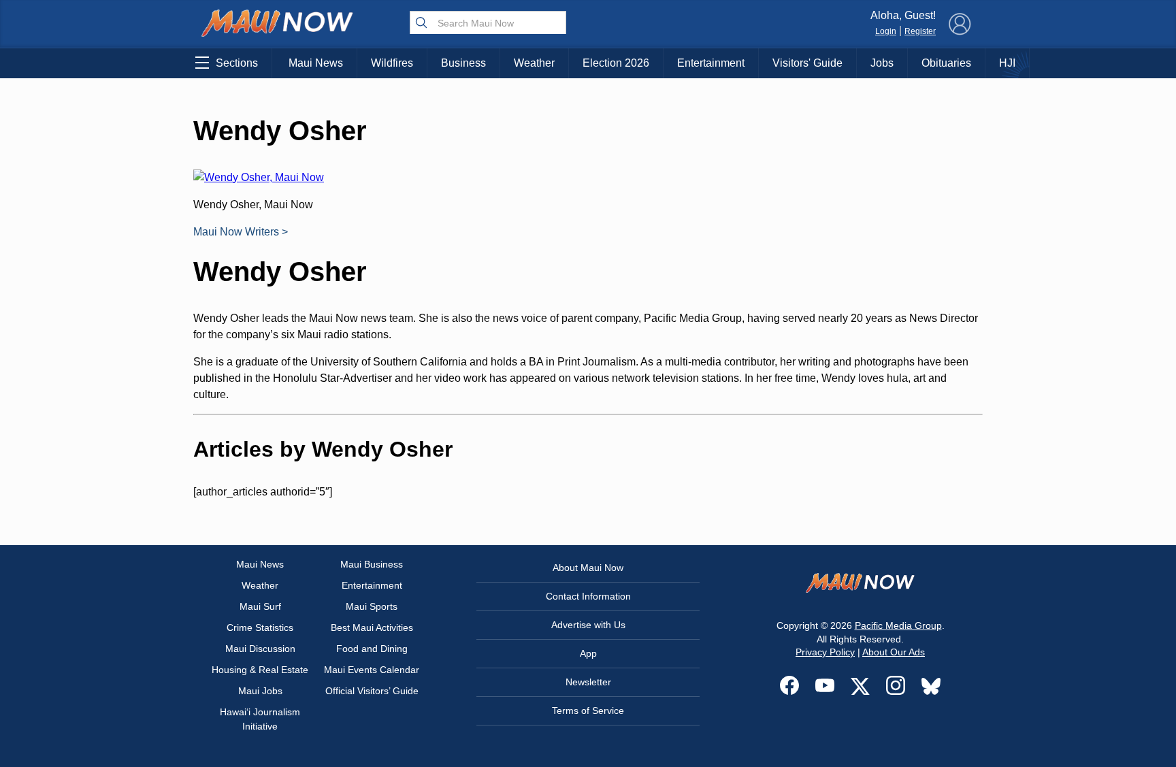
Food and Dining (372, 648)
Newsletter (588, 681)
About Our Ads (893, 652)
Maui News (316, 63)
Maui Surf (260, 606)
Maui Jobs (260, 690)
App (588, 653)
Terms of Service (588, 710)
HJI (1007, 63)
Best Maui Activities (372, 627)
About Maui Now (588, 567)
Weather (534, 63)
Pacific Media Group (898, 625)
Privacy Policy (825, 652)
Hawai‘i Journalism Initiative (260, 719)
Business (463, 63)
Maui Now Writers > (240, 232)
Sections (237, 63)
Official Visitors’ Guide (372, 690)
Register (920, 31)
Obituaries (946, 63)
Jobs (882, 63)
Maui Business (371, 564)
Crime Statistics (260, 627)
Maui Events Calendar (371, 669)
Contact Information (588, 596)
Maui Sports (371, 606)
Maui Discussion (260, 648)
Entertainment (711, 63)
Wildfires (392, 63)
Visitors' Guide (807, 63)
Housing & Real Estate (260, 669)
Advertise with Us (588, 624)
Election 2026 (616, 63)
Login (885, 31)
